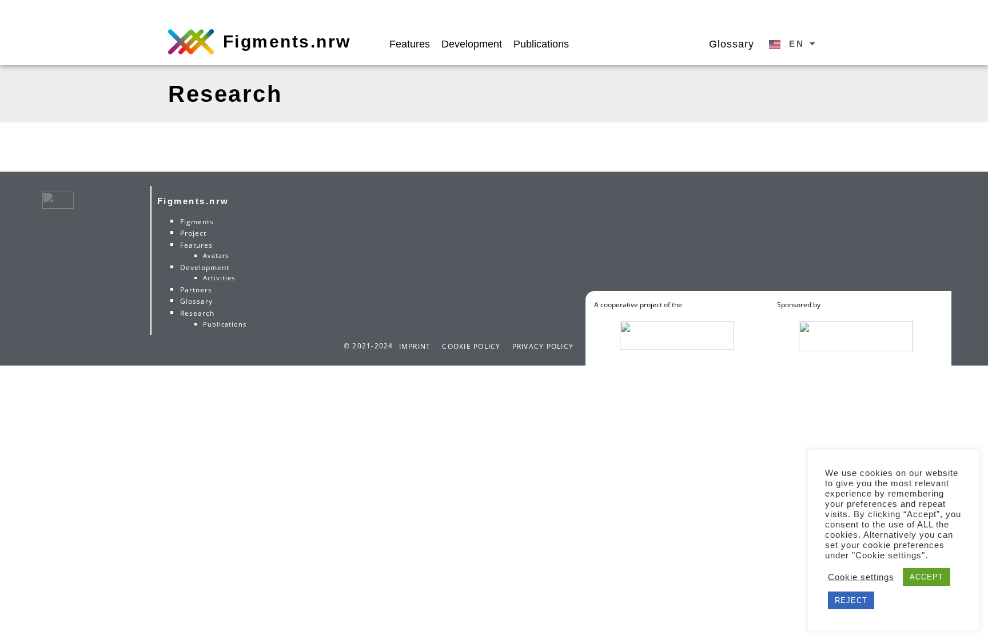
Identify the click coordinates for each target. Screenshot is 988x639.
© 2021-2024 (368, 346)
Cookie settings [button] (861, 577)
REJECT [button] (851, 600)
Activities (219, 277)
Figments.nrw (287, 41)
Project (193, 233)
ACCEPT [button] (926, 577)
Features (409, 44)
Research (197, 313)
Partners (196, 290)
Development (471, 44)
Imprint (415, 346)
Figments (197, 222)
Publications (541, 44)
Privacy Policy (543, 346)
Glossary (731, 44)
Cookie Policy (471, 346)
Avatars (216, 255)
